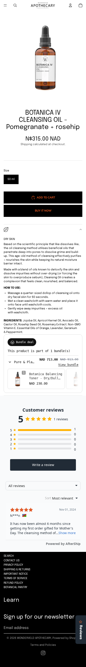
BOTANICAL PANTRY (15, 587)
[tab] (43, 304)
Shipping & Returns (17, 569)
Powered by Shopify (66, 638)
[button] (22, 362)
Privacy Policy (13, 565)
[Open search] (15, 5)
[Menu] (5, 5)
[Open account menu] (70, 5)
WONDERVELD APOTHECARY (34, 638)
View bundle (68, 364)
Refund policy (13, 583)
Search (9, 556)
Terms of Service (16, 578)
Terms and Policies (43, 645)
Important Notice (16, 574)
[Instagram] (43, 653)
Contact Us (11, 560)
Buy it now (43, 210)
